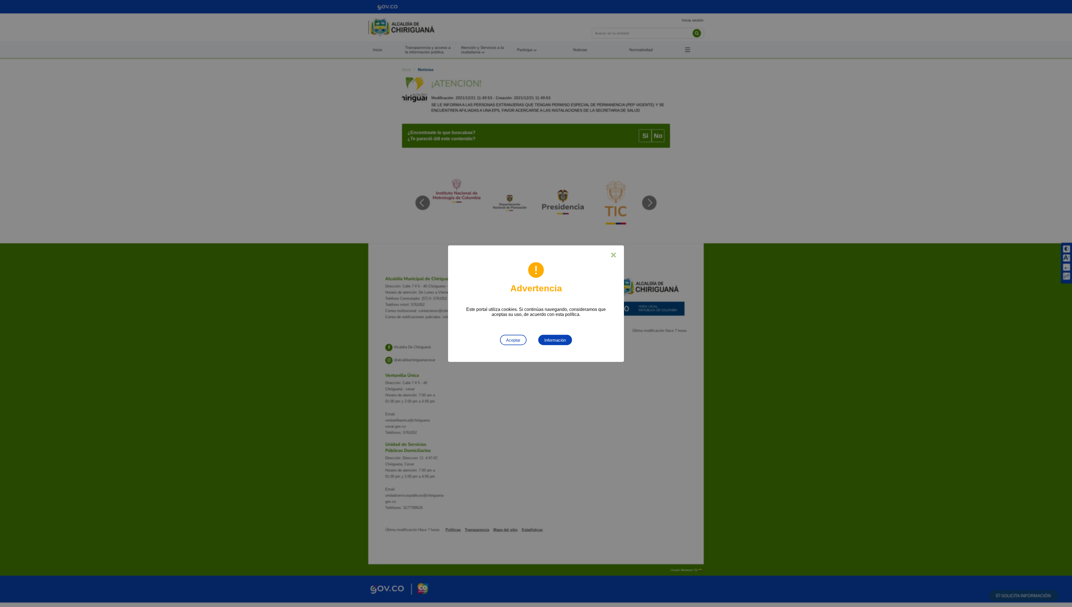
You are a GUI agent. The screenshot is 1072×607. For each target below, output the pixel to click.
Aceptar (513, 339)
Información (555, 339)
